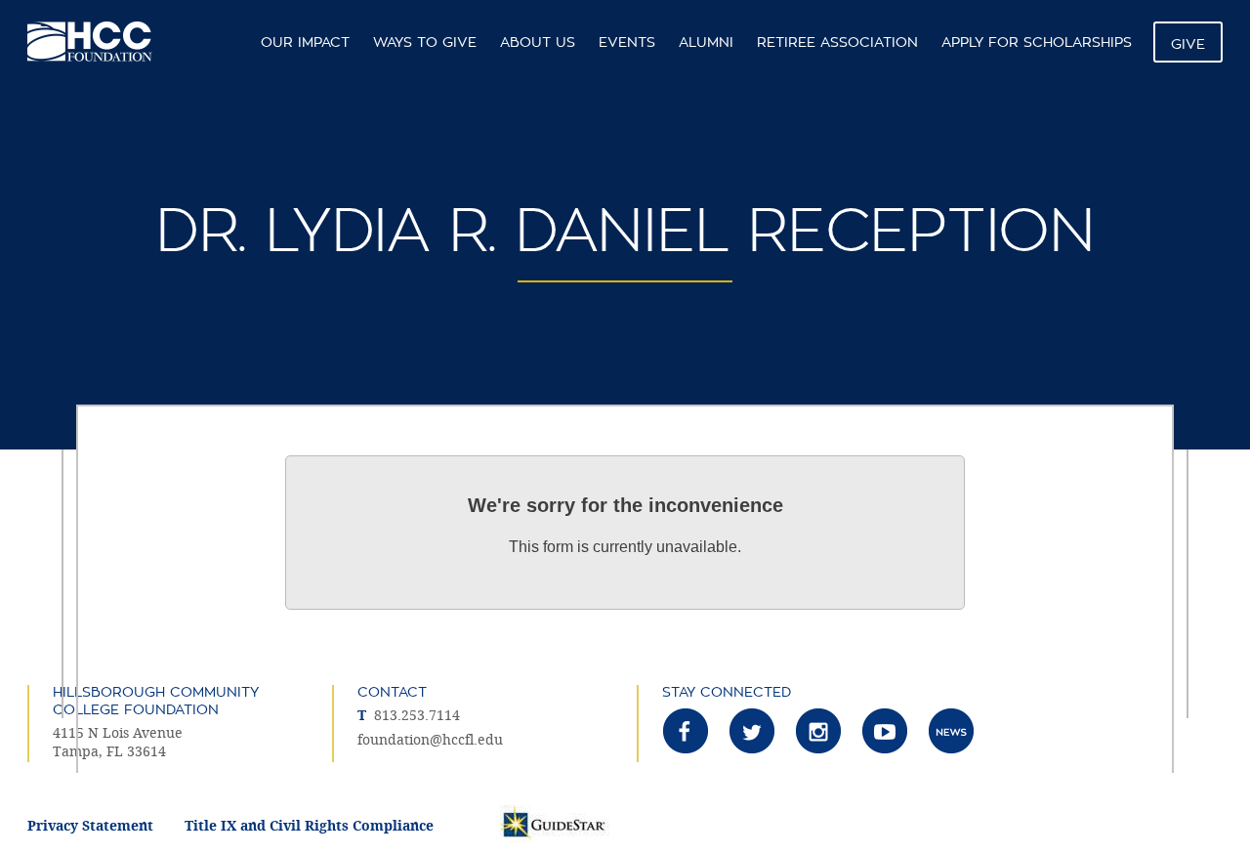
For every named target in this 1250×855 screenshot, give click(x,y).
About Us (537, 42)
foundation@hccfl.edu (430, 740)
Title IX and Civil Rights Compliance (309, 826)
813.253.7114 (417, 715)
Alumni (706, 42)
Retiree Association (837, 42)
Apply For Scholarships (1036, 42)
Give (1188, 44)
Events (627, 42)
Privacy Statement (90, 826)
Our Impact (305, 42)
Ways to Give (425, 42)
